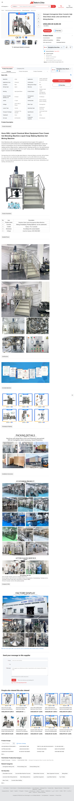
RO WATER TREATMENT (24, 751)
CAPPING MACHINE (5, 749)
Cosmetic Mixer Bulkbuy (16, 780)
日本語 (61, 791)
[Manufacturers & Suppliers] (37, 2)
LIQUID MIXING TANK (24, 746)
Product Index (66, 788)
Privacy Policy (58, 795)
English (11, 791)
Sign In (45, 62)
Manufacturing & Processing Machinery (13, 10)
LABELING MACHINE (24, 749)
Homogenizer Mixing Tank (8, 766)
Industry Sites (50, 788)
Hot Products (6, 788)
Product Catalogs (22, 743)
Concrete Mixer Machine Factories (22, 773)
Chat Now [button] (58, 30)
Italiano (38, 791)
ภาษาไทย (69, 791)
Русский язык (32, 791)
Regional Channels (58, 788)
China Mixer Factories (7, 773)
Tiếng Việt (35, 792)
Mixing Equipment (25, 10)
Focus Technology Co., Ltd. (27, 795)
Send (14, 680)
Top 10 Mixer (62, 777)
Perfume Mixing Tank (22, 766)
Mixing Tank (33, 10)
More (2, 783)
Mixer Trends (5, 780)
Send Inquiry (47, 30)
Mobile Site (35, 789)
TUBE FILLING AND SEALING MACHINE (46, 746)
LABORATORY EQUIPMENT (7, 751)
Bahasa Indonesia (41, 792)
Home (2, 10)
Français (26, 791)
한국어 (57, 791)
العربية (53, 791)
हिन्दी (65, 791)
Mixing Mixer (65, 773)
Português (21, 791)
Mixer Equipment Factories (53, 773)
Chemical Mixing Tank (34, 766)
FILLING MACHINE (59, 746)
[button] (45, 71)
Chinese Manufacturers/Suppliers (24, 788)
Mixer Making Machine (25, 777)
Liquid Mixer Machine (51, 777)
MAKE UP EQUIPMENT (60, 749)
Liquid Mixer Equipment (38, 777)
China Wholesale (35, 788)
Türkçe (30, 792)
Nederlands (48, 791)
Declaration (52, 795)
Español (16, 791)
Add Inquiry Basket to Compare (21, 47)
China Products (13, 788)
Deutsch (42, 791)
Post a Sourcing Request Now (19, 682)
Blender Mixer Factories (39, 773)
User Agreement (45, 795)
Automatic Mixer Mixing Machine (10, 777)
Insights (39, 789)
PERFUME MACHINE (59, 751)
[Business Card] (70, 74)
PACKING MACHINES (42, 749)
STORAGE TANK (40, 751)
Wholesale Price (43, 788)
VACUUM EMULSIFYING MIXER (8, 746)
